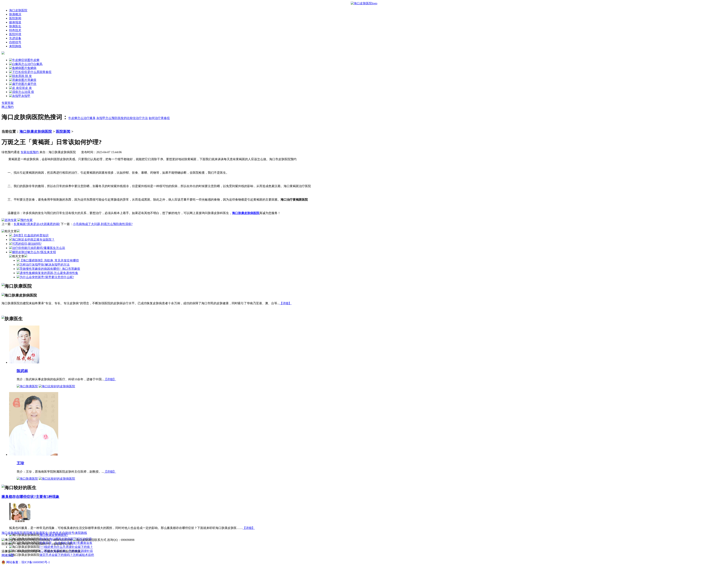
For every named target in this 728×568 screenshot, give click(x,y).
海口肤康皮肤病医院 (36, 131)
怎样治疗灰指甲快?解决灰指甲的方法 (45, 264)
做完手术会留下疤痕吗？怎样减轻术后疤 (66, 554)
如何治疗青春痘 (159, 118)
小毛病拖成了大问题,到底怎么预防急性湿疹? (103, 224)
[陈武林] (24, 362)
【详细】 (285, 303)
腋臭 (92, 118)
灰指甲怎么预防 (107, 118)
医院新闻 (15, 18)
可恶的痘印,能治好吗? (27, 243)
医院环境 (15, 34)
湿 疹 (30, 91)
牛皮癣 (34, 60)
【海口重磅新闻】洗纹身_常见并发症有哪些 (49, 260)
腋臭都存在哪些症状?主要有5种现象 (30, 497)
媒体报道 (15, 22)
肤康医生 (15, 26)
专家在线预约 (29, 152)
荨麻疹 (31, 80)
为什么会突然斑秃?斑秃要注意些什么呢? (47, 277)
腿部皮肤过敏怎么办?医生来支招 (34, 252)
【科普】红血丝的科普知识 (30, 235)
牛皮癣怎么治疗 (78, 118)
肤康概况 (15, 14)
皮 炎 (28, 87)
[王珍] (33, 454)
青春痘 (47, 72)
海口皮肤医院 (18, 10)
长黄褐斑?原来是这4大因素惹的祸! (37, 224)
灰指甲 (25, 95)
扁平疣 (31, 84)
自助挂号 (15, 42)
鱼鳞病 (31, 68)
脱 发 (28, 76)
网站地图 (8, 555)
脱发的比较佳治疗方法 (133, 118)
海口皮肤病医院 (12, 532)
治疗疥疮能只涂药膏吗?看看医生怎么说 (38, 247)
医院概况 (29, 532)
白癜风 (37, 64)
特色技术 (15, 30)
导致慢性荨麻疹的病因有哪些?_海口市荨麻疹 (50, 268)
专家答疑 (8, 102)
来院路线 (15, 46)
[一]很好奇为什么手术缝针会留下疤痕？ (66, 546)
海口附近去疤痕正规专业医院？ (33, 239)
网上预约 (8, 106)
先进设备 (15, 38)
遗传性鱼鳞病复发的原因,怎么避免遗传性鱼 (49, 273)
